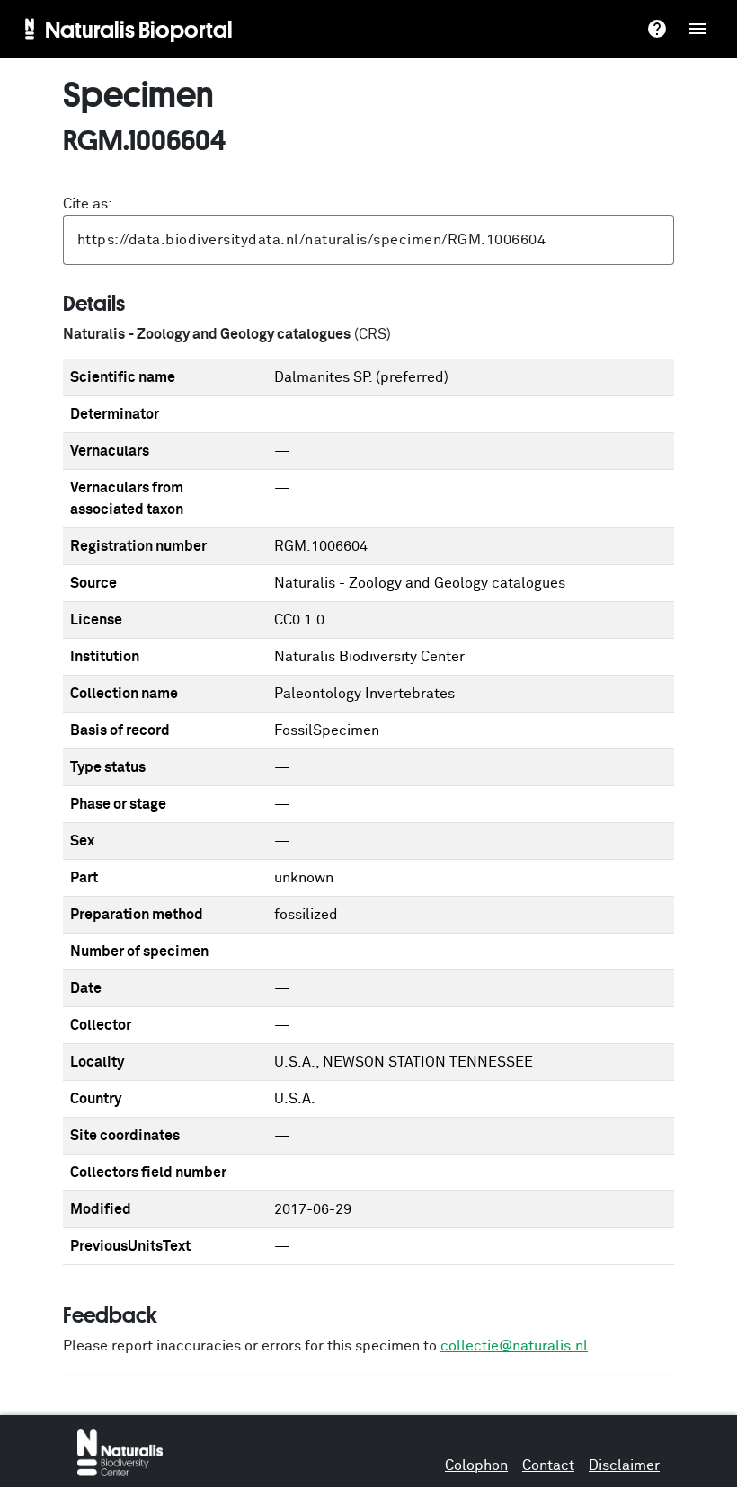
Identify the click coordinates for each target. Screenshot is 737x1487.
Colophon (476, 1465)
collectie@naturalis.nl (514, 1346)
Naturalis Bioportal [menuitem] (139, 28)
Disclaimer (624, 1465)
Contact (548, 1465)
